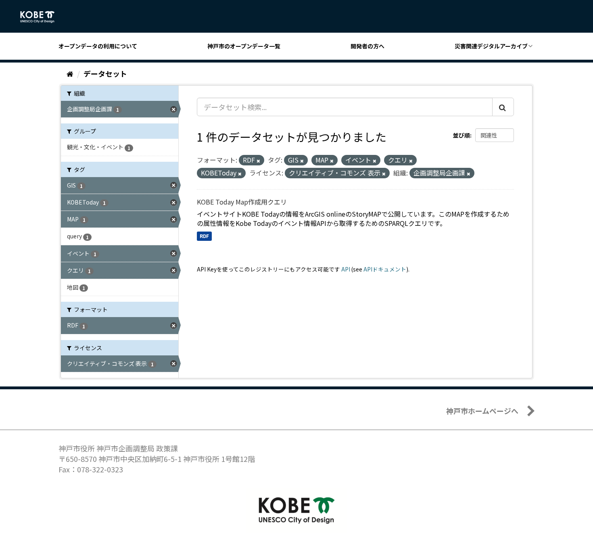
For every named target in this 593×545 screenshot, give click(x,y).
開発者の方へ (367, 46)
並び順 (461, 135)
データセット (105, 73)
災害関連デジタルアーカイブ (491, 46)
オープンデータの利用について (97, 46)
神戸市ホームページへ (482, 410)
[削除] (258, 160)
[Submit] (503, 107)
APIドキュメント (384, 269)
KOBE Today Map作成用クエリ (242, 202)
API (345, 269)
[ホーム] (70, 73)
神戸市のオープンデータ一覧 (243, 46)
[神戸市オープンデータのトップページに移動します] (41, 17)
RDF (204, 235)
